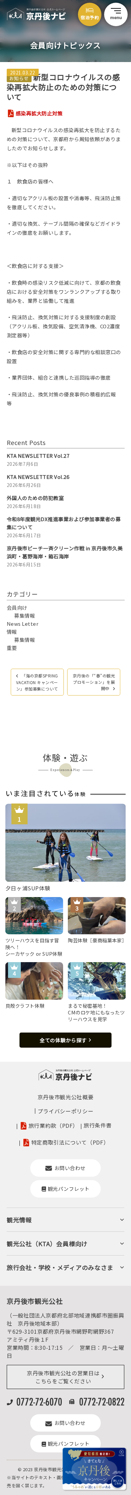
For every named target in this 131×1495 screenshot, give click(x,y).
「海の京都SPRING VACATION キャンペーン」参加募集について (37, 682)
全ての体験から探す (63, 1040)
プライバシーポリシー (65, 1111)
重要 (12, 647)
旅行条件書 (98, 1125)
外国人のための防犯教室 (35, 497)
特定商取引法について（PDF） (70, 1142)
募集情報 (24, 615)
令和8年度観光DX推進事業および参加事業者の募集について (64, 523)
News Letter (23, 623)
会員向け (17, 607)
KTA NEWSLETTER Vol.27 (38, 455)
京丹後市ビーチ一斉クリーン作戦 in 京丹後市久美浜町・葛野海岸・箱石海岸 (65, 552)
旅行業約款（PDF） (53, 1125)
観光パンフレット (69, 1188)
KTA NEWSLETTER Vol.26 (38, 476)
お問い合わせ (70, 1167)
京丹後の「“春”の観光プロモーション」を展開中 (94, 682)
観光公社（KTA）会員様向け (47, 1243)
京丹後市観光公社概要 (65, 1097)
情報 (12, 631)
